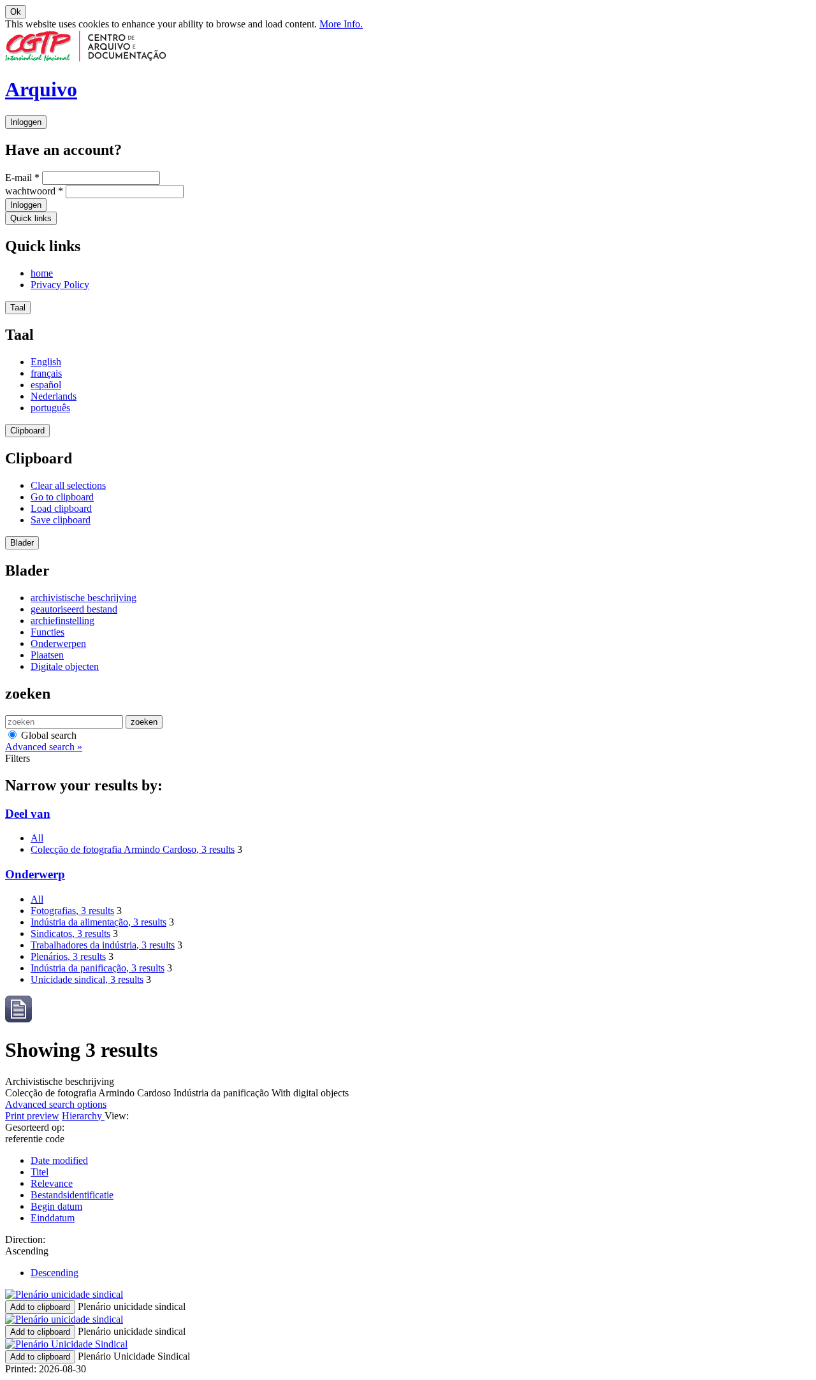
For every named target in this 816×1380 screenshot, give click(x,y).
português (50, 407)
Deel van (27, 813)
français (46, 373)
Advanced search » (43, 746)
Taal (18, 307)
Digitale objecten (65, 666)
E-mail (22, 177)
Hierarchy (83, 1115)
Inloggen (25, 122)
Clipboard (27, 430)
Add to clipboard (40, 1307)
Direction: (25, 1239)
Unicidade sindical (87, 979)
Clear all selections (68, 485)
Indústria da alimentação (98, 922)
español (46, 384)
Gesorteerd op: (34, 1127)
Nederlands (53, 396)
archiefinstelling (62, 620)
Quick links (31, 218)
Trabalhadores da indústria (103, 945)
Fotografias (72, 910)
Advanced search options (55, 1104)
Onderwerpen (58, 643)
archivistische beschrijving (83, 597)
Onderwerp (35, 874)
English (46, 361)
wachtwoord (34, 190)
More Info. (341, 23)
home (42, 273)
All (37, 837)
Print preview (32, 1115)
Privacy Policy (60, 284)
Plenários (68, 956)
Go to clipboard (62, 496)
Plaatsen (47, 655)
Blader (22, 543)
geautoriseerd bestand (74, 609)
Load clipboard (61, 508)
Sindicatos (70, 933)
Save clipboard (61, 519)
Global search (47, 735)
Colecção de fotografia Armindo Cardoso (133, 849)
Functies (47, 632)
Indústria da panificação (97, 967)
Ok (15, 12)
